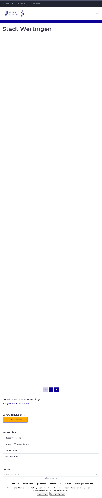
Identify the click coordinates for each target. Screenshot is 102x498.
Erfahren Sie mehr (57, 494)
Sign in (22, 4)
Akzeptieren (42, 494)
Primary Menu (97, 14)
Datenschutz (65, 483)
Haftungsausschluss (83, 483)
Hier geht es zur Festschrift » (16, 403)
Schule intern (11, 450)
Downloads (28, 483)
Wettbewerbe (11, 456)
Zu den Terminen (15, 420)
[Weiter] (56, 389)
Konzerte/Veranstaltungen (17, 444)
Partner (52, 483)
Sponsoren (41, 483)
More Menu (35, 4)
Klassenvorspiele (13, 438)
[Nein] (99, 491)
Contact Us (9, 4)
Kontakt (16, 483)
